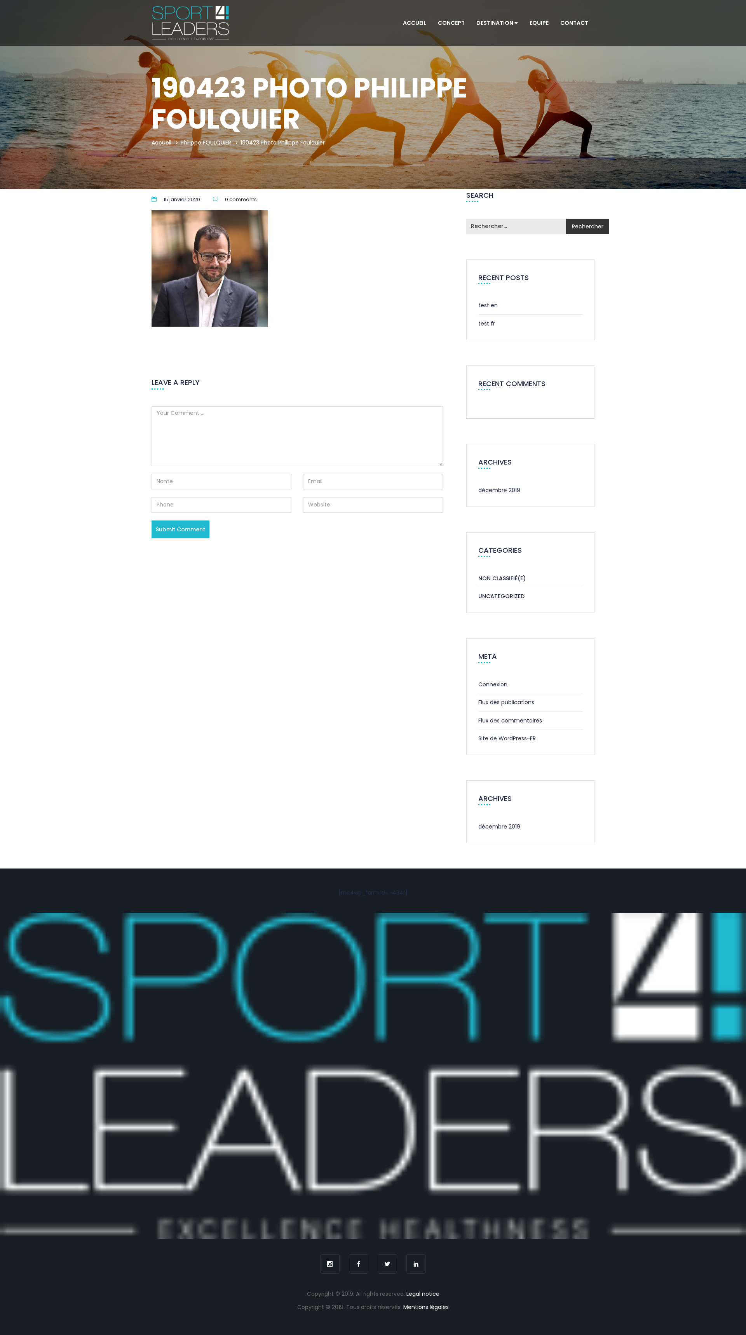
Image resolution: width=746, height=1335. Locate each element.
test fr (486, 323)
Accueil (414, 23)
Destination (495, 23)
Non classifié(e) (502, 578)
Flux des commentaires (510, 720)
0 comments (241, 199)
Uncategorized (501, 596)
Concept (451, 23)
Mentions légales (426, 1307)
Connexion (492, 684)
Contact (574, 23)
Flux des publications (506, 702)
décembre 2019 (499, 490)
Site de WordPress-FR (507, 738)
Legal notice (422, 1294)
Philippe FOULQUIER (206, 142)
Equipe (539, 23)
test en (488, 305)
